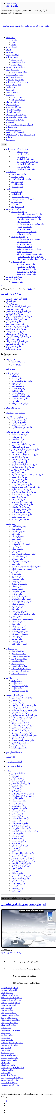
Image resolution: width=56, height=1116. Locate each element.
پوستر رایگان (17, 683)
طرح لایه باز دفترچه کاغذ (17, 319)
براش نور (15, 401)
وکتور (8, 771)
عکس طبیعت (17, 589)
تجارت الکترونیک (13, 408)
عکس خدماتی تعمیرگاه (21, 561)
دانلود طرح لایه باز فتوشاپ (17, 82)
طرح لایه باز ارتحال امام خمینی (24, 454)
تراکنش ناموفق (18, 62)
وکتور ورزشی (17, 888)
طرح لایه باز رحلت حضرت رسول (25, 487)
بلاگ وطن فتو (12, 6)
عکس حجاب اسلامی (20, 556)
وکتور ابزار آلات (18, 781)
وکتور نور (15, 886)
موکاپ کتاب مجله (19, 673)
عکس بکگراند (17, 546)
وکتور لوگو (16, 871)
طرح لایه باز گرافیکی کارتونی (18, 336)
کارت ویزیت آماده (14, 349)
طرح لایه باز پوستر (19, 477)
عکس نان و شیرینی (19, 634)
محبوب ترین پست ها (20, 519)
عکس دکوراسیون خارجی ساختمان (26, 566)
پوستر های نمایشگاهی (10, 1030)
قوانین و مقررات (13, 127)
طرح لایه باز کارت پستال (16, 334)
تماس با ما (10, 140)
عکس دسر (16, 564)
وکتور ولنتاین (17, 891)
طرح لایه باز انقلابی (19, 462)
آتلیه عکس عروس (9, 990)
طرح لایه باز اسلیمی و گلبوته (18, 306)
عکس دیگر (16, 571)
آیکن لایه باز (11, 301)
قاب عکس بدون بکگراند (21, 427)
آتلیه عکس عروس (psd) (16, 299)
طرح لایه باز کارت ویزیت (22, 504)
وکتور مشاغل (17, 873)
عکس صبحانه (17, 586)
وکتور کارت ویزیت (9, 1060)
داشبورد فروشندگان (14, 75)
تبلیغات (9, 137)
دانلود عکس (11, 524)
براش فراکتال (17, 391)
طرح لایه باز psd (13, 112)
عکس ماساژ (16, 616)
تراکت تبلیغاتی (12, 55)
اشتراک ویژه (11, 47)
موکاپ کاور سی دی (20, 671)
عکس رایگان (17, 688)
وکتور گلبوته (16, 868)
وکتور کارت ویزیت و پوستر (23, 858)
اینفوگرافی (10, 369)
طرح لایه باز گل (13, 339)
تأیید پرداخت (16, 60)
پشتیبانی (9, 52)
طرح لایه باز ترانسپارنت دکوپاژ (19, 316)
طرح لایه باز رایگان (19, 685)
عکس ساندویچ (17, 576)
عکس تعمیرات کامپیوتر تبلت (23, 554)
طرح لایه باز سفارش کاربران (23, 492)
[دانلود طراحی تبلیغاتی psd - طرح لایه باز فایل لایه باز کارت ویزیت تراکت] (28, 19)
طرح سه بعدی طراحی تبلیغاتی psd (23, 904)
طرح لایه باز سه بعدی (15, 324)
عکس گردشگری (18, 606)
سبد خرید (10, 95)
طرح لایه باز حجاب (19, 482)
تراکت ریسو (16, 442)
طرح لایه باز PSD (13, 110)
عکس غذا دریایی (18, 591)
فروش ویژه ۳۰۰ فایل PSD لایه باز (20, 135)
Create (14, 40)
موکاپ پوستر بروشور (20, 656)
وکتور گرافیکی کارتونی (21, 863)
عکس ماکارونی (18, 621)
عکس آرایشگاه (17, 536)
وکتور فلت (16, 848)
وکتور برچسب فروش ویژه (22, 793)
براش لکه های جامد (19, 398)
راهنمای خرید (12, 3)
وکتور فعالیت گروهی (20, 846)
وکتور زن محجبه (18, 836)
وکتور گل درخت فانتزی (21, 866)
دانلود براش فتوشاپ (15, 80)
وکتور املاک (16, 788)
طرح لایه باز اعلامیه (19, 457)
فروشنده (10, 122)
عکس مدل (16, 624)
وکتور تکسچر (17, 816)
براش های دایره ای (19, 403)
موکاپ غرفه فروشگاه (21, 668)
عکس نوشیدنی (17, 636)
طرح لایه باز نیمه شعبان (21, 514)
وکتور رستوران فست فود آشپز (24, 831)
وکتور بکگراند (17, 798)
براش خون (16, 383)
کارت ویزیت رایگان (19, 690)
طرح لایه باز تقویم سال (16, 115)
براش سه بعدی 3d (19, 388)
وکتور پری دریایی (18, 806)
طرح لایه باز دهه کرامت (21, 484)
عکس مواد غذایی (18, 425)
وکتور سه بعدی (17, 838)
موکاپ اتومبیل (17, 651)
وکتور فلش (16, 851)
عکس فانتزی (17, 594)
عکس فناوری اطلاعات (21, 599)
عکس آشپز (16, 539)
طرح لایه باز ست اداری (21, 489)
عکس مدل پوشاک (19, 626)
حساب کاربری (12, 70)
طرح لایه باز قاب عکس (16, 329)
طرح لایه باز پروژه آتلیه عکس (19, 311)
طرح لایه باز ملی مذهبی (16, 117)
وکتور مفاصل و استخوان (21, 876)
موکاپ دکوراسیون (19, 666)
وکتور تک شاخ (17, 813)
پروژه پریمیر (16, 364)
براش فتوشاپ (12, 373)
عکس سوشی (17, 581)
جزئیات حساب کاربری (15, 67)
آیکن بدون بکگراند (19, 420)
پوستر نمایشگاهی (18, 526)
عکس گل (15, 609)
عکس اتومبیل (17, 541)
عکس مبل (5, 1032)
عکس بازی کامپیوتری (20, 544)
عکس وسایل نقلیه (19, 644)
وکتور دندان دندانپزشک (21, 828)
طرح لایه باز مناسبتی (20, 507)
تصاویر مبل (16, 529)
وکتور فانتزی (17, 843)
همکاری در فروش (19, 72)
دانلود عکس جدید (13, 85)
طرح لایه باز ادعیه (19, 452)
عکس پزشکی (17, 549)
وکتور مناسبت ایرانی (20, 878)
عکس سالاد (16, 574)
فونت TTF (10, 757)
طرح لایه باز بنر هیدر (15, 309)
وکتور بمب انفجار (18, 801)
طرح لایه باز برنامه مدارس (22, 467)
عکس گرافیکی (17, 604)
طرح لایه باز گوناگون (15, 344)
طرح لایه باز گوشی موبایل (17, 341)
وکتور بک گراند (7, 1052)
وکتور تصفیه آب (18, 811)
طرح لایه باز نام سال (15, 120)
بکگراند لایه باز (12, 304)
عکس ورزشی (17, 641)
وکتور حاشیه (16, 821)
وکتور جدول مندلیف (20, 818)
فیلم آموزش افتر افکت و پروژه (19, 125)
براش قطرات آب (18, 393)
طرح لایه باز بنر (18, 472)
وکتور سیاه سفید (18, 841)
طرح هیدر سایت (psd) (20, 517)
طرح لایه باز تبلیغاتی (14, 314)
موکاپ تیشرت (17, 663)
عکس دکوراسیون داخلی (21, 569)
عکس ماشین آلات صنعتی (22, 619)
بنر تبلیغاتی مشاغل (19, 434)
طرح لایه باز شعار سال (21, 494)
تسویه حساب (12, 57)
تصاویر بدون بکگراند (14, 417)
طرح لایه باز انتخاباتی (20, 459)
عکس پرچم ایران (18, 422)
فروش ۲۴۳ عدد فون (15, 132)
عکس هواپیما (17, 639)
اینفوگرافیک (16, 680)
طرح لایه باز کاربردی (15, 331)
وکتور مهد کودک (18, 883)
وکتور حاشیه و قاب (19, 823)
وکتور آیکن (16, 776)
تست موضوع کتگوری (15, 413)
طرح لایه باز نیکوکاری (20, 512)
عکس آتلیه (16, 534)
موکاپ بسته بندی (18, 653)
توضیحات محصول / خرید (11, 952)
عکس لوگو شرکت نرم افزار (23, 614)
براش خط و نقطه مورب (21, 381)
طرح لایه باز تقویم (19, 479)
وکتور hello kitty (18, 773)
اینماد (8, 50)
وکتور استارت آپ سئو (20, 783)
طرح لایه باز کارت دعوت (22, 502)
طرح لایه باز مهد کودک (21, 509)
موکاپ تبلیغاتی (17, 661)
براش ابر (15, 376)
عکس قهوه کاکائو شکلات (22, 601)
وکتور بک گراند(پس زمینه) (22, 796)
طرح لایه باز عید (18, 499)
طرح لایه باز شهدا (18, 497)
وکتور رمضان (17, 833)
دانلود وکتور (11, 87)
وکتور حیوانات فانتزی (20, 826)
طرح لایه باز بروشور (20, 469)
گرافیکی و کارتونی (14, 761)
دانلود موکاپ (11, 648)
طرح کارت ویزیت (13, 107)
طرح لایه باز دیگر (13, 321)
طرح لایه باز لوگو (13, 346)
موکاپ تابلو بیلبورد (19, 658)
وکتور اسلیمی (17, 786)
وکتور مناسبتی (17, 881)
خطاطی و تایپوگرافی (20, 447)
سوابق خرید (16, 65)
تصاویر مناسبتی (18, 531)
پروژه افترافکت (18, 362)
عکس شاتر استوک (19, 584)
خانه (30, 288)
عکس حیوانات (17, 559)
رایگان (9, 678)
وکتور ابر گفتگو (17, 778)
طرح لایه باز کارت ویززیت (12, 1077)
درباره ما (10, 90)
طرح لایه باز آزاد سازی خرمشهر (25, 449)
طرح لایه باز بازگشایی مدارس (24, 464)
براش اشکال (16, 378)
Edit (13, 42)
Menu (4, 144)
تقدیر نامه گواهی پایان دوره (23, 444)
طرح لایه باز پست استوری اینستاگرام (27, 474)
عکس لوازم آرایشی (19, 611)
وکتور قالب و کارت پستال (22, 853)
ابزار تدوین (10, 359)
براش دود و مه (17, 386)
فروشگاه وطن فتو (14, 752)
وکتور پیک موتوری (19, 808)
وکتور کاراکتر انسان (20, 856)
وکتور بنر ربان (17, 803)
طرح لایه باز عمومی (11, 293)
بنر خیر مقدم (17, 437)
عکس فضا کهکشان (19, 596)
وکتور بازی (16, 791)
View (13, 45)
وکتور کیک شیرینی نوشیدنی (23, 861)
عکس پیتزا (16, 551)
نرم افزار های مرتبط (15, 766)
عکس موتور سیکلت (20, 631)
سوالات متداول (12, 102)
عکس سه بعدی (18, 579)
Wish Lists (10, 37)
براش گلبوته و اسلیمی (20, 396)
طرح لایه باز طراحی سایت (17, 326)
